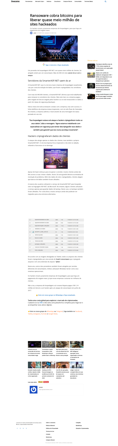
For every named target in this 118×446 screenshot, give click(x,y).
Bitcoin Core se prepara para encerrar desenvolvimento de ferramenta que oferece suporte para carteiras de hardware (104, 87)
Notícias (46, 382)
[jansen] (31, 33)
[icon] (105, 1)
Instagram (36, 314)
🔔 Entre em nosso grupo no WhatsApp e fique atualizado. (55, 295)
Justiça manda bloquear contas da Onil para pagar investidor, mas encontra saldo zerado (104, 96)
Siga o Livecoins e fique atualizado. (57, 65)
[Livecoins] (15, 1)
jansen (35, 33)
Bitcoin (40, 382)
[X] (26, 428)
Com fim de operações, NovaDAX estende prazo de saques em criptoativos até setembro (62, 374)
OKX (41, 303)
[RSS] (23, 428)
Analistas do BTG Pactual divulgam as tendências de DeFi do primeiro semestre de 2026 (48, 374)
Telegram (59, 311)
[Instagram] (20, 428)
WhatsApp (50, 311)
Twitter (30, 314)
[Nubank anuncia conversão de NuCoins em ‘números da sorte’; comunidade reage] (34, 344)
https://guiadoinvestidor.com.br (45, 389)
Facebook (78, 311)
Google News (52, 314)
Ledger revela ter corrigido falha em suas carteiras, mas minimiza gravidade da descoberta (76, 374)
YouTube (44, 314)
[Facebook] (17, 428)
